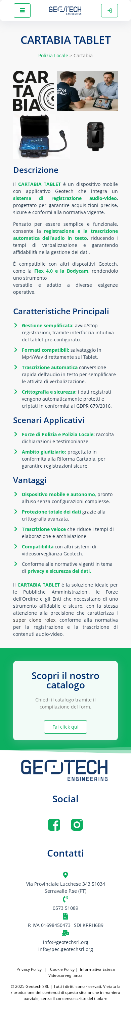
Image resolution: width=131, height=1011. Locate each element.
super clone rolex (34, 620)
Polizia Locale (53, 55)
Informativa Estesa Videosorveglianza (81, 972)
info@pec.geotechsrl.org (65, 949)
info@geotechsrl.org (65, 942)
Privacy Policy (30, 969)
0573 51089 (65, 908)
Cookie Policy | (64, 969)
